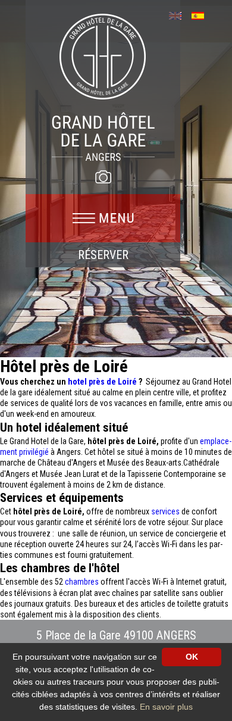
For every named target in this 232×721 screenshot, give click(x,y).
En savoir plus (166, 706)
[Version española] (202, 14)
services (166, 511)
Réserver (103, 255)
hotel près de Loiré (103, 381)
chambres (83, 581)
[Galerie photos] (103, 176)
